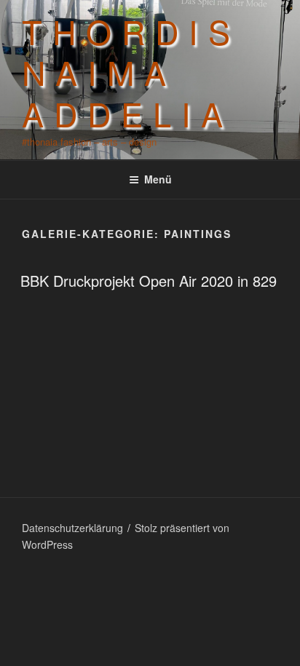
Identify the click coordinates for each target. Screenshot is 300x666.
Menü (158, 179)
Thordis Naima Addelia (131, 72)
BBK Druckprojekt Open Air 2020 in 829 (148, 280)
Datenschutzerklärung (72, 527)
